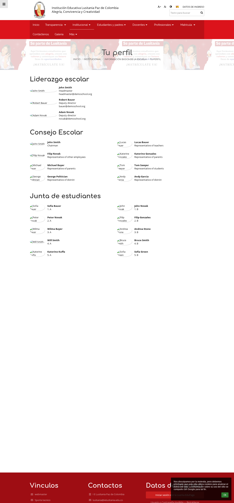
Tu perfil (155, 59)
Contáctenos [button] (41, 34)
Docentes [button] (139, 24)
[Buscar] (202, 12)
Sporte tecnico (42, 500)
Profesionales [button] (162, 24)
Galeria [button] (59, 34)
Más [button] (71, 34)
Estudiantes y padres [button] (110, 24)
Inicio (76, 59)
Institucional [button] (80, 24)
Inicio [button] (36, 24)
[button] (170, 6)
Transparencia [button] (54, 24)
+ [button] (160, 6)
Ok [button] (225, 495)
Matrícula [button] (186, 24)
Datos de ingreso (193, 6)
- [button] (166, 6)
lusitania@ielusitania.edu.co (108, 500)
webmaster (41, 494)
